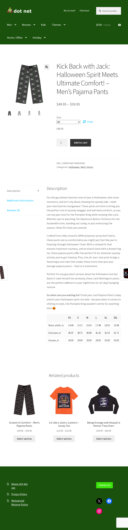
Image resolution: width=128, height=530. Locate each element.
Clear (90, 121)
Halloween (74, 167)
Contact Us (104, 485)
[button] (46, 67)
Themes (56, 24)
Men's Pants (87, 167)
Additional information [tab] (20, 200)
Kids (43, 24)
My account (69, 10)
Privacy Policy (19, 494)
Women (26, 24)
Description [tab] (13, 190)
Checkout (84, 10)
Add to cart (80, 142)
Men (9, 24)
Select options (24, 438)
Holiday (37, 37)
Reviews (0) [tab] (13, 210)
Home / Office (14, 37)
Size (58, 117)
